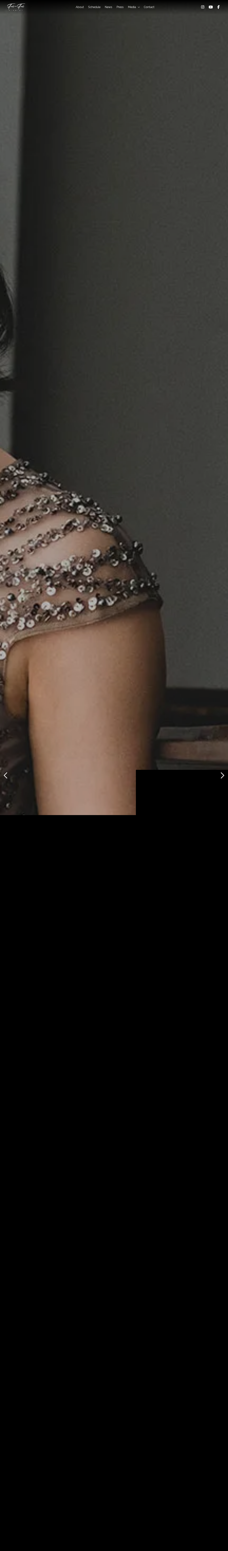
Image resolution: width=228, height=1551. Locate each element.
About (80, 7)
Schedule (94, 7)
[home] (16, 7)
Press (120, 7)
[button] (134, 7)
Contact (149, 7)
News (108, 7)
